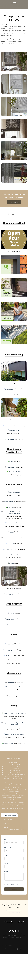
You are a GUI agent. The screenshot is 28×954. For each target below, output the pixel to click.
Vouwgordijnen (18, 467)
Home (5, 921)
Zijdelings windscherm (14, 433)
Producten (21, 921)
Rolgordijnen (18, 507)
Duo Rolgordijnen (19, 549)
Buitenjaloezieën (19, 389)
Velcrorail (17, 563)
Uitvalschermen (18, 439)
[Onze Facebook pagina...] (9, 942)
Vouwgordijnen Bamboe (14, 588)
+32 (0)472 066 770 (7, 820)
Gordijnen (17, 461)
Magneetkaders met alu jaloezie (14, 526)
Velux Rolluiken (18, 644)
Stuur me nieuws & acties (12, 884)
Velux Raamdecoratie (20, 538)
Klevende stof (18, 544)
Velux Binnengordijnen (14, 663)
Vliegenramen (18, 682)
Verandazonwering (19, 426)
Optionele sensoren (20, 743)
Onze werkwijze (10, 923)
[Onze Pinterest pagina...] (18, 942)
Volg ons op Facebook (14, 912)
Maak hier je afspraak (10, 815)
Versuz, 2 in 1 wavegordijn (14, 475)
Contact (19, 923)
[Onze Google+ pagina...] (15, 942)
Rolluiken (17, 395)
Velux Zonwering (19, 656)
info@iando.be (6, 823)
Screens (14, 383)
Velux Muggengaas (19, 650)
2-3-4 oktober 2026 (14, 251)
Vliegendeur (18, 696)
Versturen (14, 889)
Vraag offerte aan (14, 202)
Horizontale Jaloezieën (14, 495)
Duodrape (17, 532)
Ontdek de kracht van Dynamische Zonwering (14, 718)
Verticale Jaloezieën (20, 501)
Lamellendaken (18, 619)
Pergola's (17, 613)
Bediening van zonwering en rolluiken (14, 737)
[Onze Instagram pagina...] (12, 942)
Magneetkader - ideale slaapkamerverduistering (14, 517)
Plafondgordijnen (19, 594)
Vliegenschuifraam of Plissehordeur (14, 690)
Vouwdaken (17, 625)
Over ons (12, 921)
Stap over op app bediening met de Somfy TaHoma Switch (14, 729)
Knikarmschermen (14, 420)
